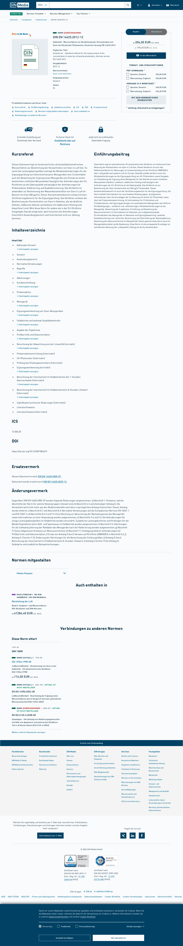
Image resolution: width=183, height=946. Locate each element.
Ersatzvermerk (100, 107)
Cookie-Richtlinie (87, 916)
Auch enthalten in (82, 111)
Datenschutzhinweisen (58, 916)
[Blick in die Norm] (29, 53)
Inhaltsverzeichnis (62, 107)
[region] (91, 920)
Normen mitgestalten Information (53, 111)
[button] (155, 5)
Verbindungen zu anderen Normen (30, 115)
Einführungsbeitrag (39, 107)
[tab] (41, 573)
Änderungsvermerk (23, 111)
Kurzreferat (20, 107)
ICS (77, 107)
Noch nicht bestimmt (62, 73)
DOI (86, 107)
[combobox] (90, 5)
